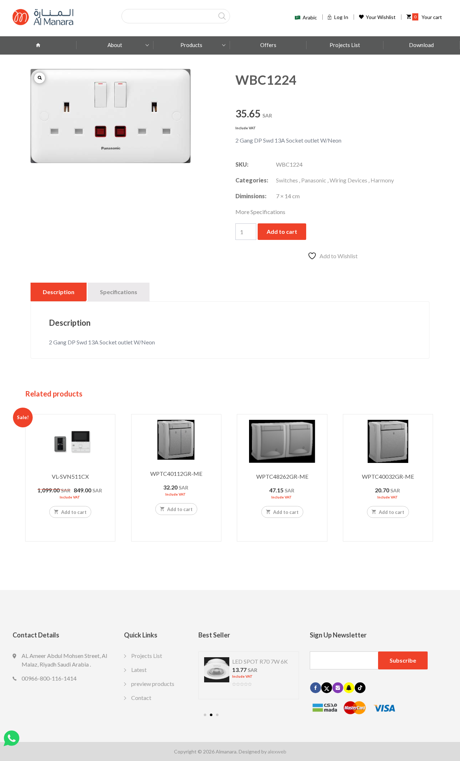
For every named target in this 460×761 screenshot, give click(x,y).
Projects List (345, 45)
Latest (139, 669)
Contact (141, 697)
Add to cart (282, 231)
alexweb (277, 751)
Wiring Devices (348, 180)
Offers (268, 45)
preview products (152, 683)
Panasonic (313, 180)
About (114, 45)
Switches (287, 180)
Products (191, 45)
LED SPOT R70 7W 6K (260, 661)
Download (421, 45)
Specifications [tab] (118, 291)
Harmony (382, 180)
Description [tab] (58, 291)
